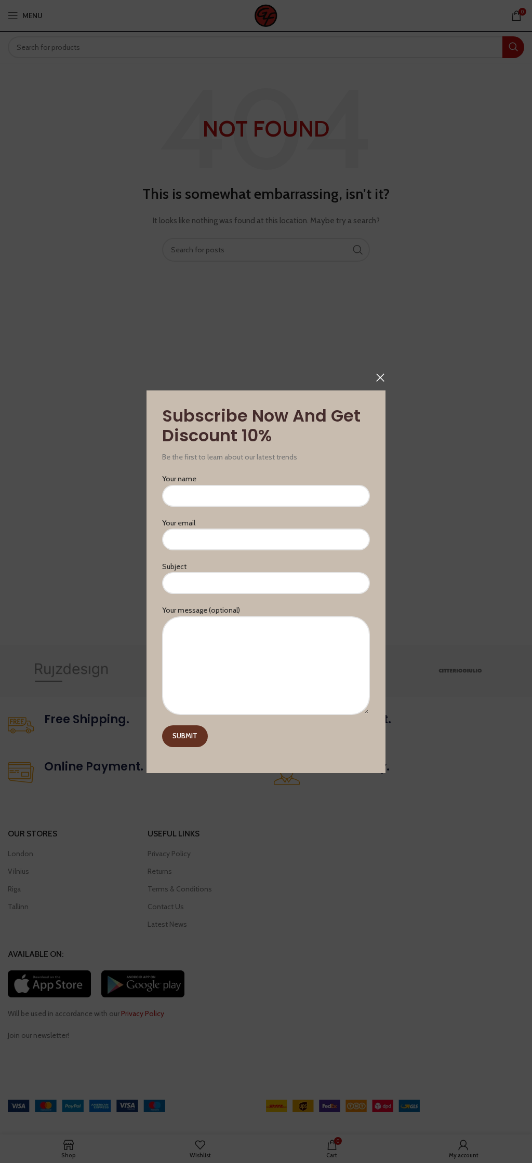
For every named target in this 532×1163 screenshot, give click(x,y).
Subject (174, 566)
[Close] (380, 377)
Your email (178, 522)
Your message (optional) (201, 610)
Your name (179, 478)
